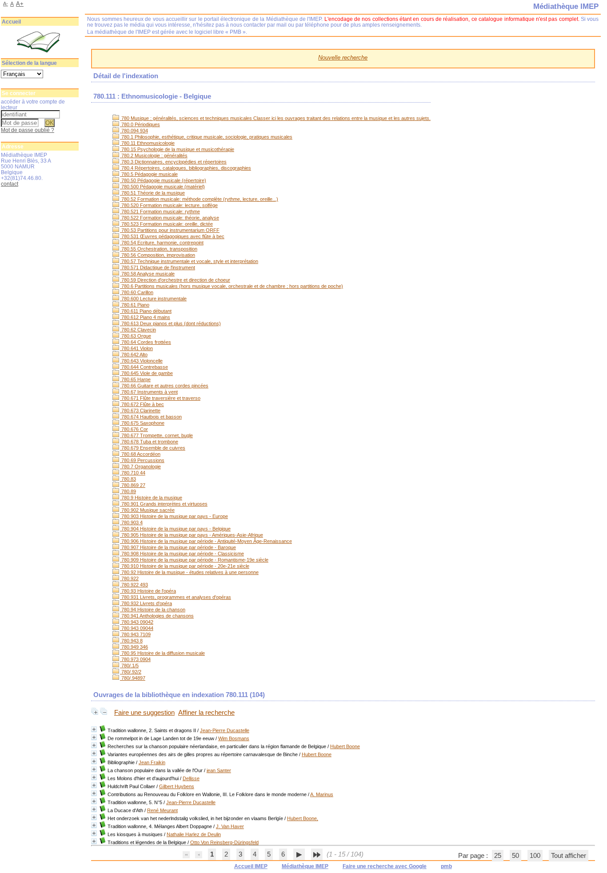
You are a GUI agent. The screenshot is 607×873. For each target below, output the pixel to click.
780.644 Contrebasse (144, 367)
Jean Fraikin (152, 762)
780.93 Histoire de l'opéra (148, 591)
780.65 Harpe (135, 379)
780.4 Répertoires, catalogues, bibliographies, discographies (185, 168)
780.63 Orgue (135, 336)
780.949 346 (134, 647)
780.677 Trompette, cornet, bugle (156, 435)
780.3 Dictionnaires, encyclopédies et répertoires (173, 161)
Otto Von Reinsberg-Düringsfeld (224, 842)
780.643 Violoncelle (141, 360)
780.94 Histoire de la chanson (152, 609)
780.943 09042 (136, 622)
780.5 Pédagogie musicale (149, 174)
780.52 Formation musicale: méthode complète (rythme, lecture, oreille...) (199, 199)
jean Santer (219, 770)
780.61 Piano (134, 304)
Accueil (11, 22)
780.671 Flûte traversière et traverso (160, 398)
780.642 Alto (134, 354)
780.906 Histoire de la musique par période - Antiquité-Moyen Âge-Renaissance (206, 541)
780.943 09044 (136, 628)
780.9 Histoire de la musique (151, 497)
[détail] (94, 729)
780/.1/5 (129, 665)
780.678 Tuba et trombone (149, 441)
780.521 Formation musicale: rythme (160, 211)
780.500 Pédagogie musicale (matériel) (162, 186)
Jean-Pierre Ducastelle (224, 730)
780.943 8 (131, 640)
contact (9, 184)
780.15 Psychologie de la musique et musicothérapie (177, 149)
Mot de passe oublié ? (27, 130)
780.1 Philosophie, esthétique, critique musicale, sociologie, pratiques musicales (206, 137)
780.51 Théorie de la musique (152, 192)
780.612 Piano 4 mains (145, 317)
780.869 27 (132, 485)
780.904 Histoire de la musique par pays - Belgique (175, 528)
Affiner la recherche (206, 712)
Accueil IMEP (251, 866)
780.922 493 (134, 584)
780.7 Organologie (140, 466)
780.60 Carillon (136, 292)
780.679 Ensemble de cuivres (152, 447)
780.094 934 (134, 130)
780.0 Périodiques (140, 124)
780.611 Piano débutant (146, 311)
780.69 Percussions (142, 460)
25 (497, 855)
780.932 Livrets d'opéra (146, 603)
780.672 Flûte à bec (142, 404)
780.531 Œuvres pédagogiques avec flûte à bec (172, 236)
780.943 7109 (135, 634)
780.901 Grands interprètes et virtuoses (164, 503)
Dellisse (191, 778)
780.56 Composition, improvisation (157, 255)
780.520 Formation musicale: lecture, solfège (169, 205)
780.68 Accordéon (140, 454)
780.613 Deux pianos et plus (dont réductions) (170, 323)
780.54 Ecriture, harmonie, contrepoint (162, 242)
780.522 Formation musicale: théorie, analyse (169, 217)
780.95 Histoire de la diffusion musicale (162, 653)
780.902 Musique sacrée (147, 510)
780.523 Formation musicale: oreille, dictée (166, 224)
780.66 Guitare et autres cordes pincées (164, 385)
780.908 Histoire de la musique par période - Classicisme (182, 553)
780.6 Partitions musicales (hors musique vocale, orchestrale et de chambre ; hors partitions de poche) (231, 286)
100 (535, 855)
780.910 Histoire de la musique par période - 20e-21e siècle (184, 566)
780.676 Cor (134, 429)
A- (5, 3)
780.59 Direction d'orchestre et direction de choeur (175, 280)
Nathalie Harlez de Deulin (194, 834)
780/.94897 (132, 678)
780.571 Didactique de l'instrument (157, 267)
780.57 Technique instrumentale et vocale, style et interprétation (189, 261)
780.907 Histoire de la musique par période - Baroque (178, 547)
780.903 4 (131, 522)
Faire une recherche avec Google (385, 866)
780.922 (129, 578)
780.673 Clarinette (140, 410)
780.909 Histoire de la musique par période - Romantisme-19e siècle (194, 559)
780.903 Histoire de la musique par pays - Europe (174, 516)
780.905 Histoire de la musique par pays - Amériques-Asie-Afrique (191, 535)
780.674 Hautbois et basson (151, 416)
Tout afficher (568, 855)
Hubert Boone (345, 746)
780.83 (128, 479)
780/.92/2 (130, 671)
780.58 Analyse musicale (147, 273)
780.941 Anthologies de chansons (157, 615)
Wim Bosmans (233, 738)
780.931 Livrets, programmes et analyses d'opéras (175, 597)
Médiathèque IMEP (305, 866)
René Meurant (162, 810)
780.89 (128, 491)
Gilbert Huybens (176, 786)
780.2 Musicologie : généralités (154, 155)
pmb (446, 866)
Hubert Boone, (302, 818)
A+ (20, 3)
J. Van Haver (230, 826)
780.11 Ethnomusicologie (147, 143)
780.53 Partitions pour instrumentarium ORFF (170, 230)
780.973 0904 (135, 659)
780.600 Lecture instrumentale (153, 298)
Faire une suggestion (144, 712)
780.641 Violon (136, 348)
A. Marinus (321, 794)
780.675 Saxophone (142, 423)
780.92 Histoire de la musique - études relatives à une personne (189, 572)
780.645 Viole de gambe (146, 373)
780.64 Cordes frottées (145, 342)
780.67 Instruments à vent (149, 392)
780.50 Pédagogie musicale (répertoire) (163, 180)
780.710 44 (132, 472)
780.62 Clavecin (138, 329)
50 (515, 855)
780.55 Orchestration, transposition (158, 248)
